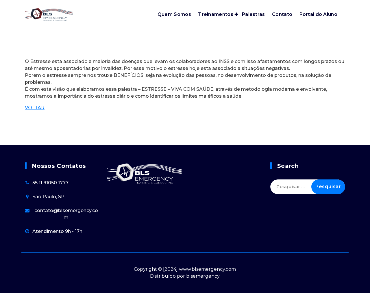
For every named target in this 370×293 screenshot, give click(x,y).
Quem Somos (174, 14)
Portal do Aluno (318, 14)
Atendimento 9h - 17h (57, 231)
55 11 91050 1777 (50, 183)
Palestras (253, 14)
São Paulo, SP (48, 196)
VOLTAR (35, 107)
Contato (282, 14)
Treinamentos (215, 14)
